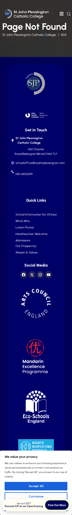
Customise (36, 496)
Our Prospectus (26, 246)
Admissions (23, 240)
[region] (36, 483)
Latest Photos (25, 227)
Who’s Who (23, 221)
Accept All (36, 486)
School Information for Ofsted (36, 214)
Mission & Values (27, 252)
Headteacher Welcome (31, 234)
